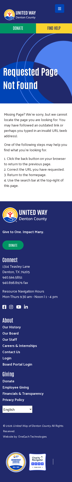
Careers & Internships (19, 345)
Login (6, 358)
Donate (13, 245)
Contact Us (11, 352)
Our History (11, 327)
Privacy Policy (13, 399)
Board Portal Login (17, 364)
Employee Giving (15, 387)
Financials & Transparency (23, 393)
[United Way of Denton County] (49, 462)
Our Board (10, 333)
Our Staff (9, 339)
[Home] (36, 0)
